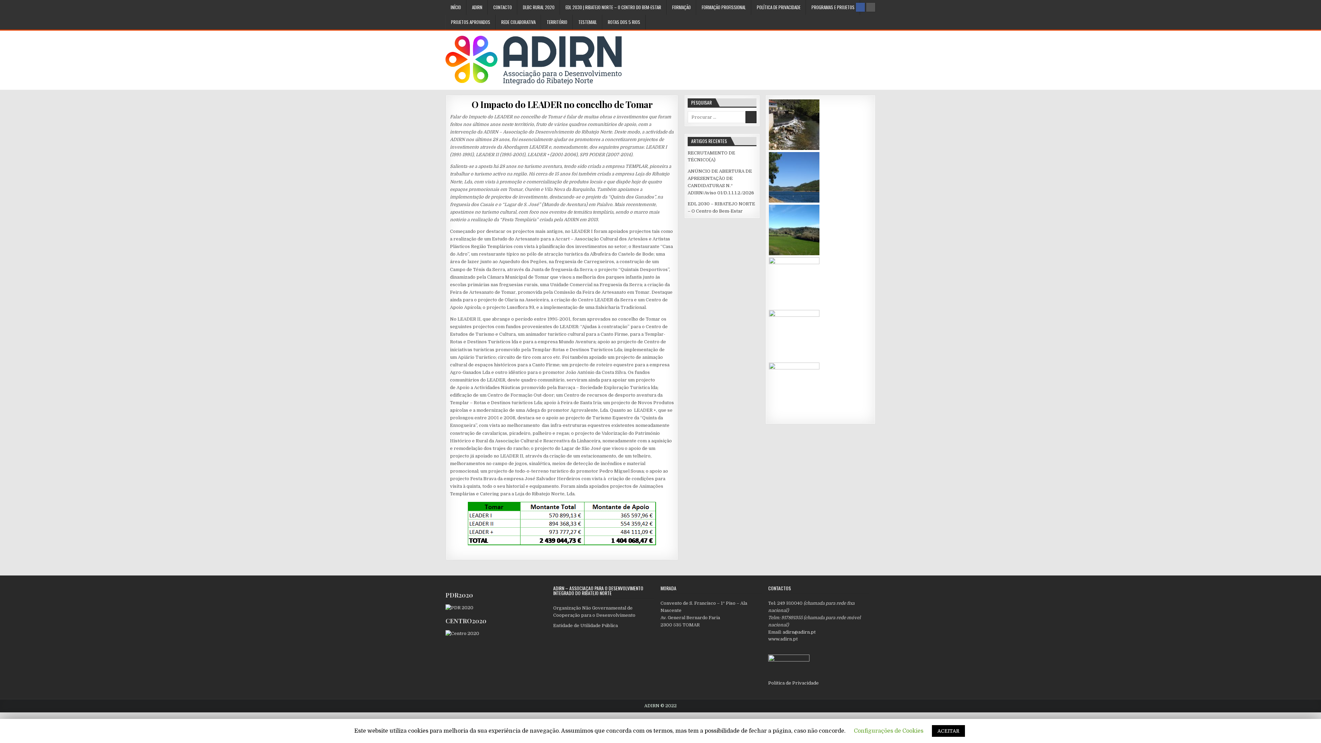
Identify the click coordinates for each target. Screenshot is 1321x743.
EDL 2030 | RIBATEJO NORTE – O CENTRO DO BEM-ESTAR (613, 7)
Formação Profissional (724, 7)
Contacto (502, 7)
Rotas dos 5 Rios (624, 22)
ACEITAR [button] (948, 731)
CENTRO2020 (465, 621)
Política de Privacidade (793, 683)
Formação (681, 7)
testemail (587, 22)
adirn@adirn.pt (799, 632)
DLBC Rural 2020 (539, 7)
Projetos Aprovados (470, 22)
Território (557, 22)
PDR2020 (459, 595)
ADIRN (477, 7)
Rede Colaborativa (518, 22)
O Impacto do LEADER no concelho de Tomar (562, 104)
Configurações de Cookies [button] (888, 731)
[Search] (870, 7)
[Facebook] (860, 7)
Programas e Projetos (833, 7)
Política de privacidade (779, 7)
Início (456, 7)
